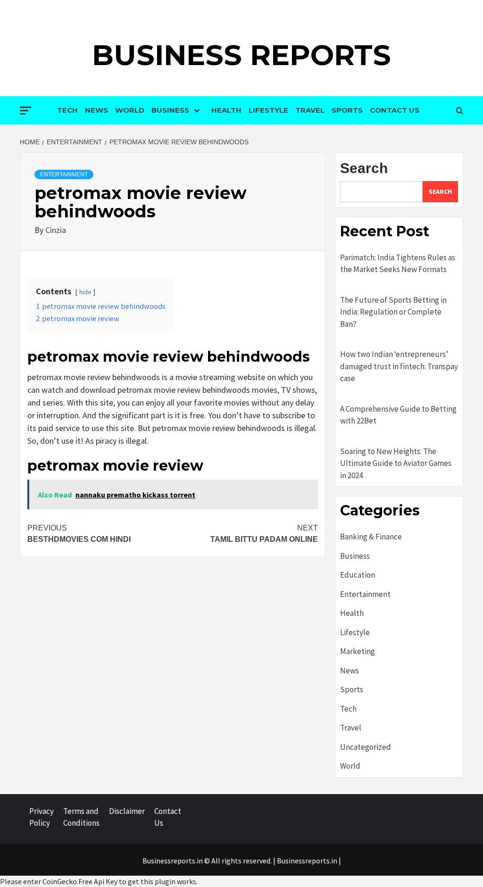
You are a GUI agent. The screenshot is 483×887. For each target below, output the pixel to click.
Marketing (357, 651)
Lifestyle (268, 110)
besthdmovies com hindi (79, 533)
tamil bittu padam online (264, 533)
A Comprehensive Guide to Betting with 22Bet (398, 415)
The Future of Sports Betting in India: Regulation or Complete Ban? (393, 312)
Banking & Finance (371, 536)
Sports (347, 110)
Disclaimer (127, 811)
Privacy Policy (41, 817)
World (129, 110)
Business (170, 110)
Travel (310, 110)
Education (357, 575)
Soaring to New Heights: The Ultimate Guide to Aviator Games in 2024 (395, 463)
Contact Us (394, 110)
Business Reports (241, 55)
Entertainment (64, 174)
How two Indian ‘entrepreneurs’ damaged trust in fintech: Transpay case (399, 366)
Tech (67, 110)
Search (364, 168)
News (96, 110)
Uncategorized (365, 747)
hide (85, 292)
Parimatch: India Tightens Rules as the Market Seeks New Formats (397, 263)
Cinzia (55, 229)
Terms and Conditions (81, 817)
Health (226, 110)
